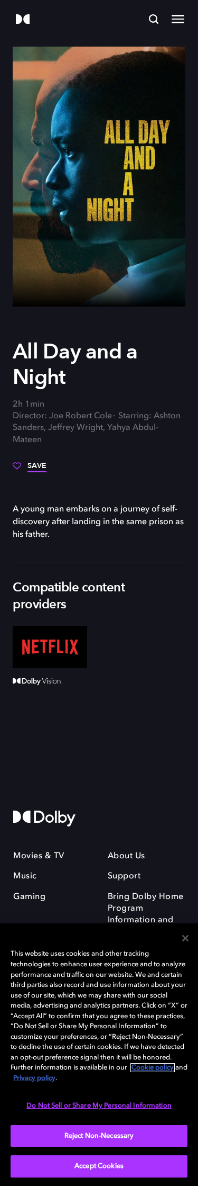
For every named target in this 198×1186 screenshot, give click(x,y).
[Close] (185, 938)
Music (25, 876)
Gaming (29, 897)
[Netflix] (50, 647)
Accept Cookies (99, 1166)
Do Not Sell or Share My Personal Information (99, 1105)
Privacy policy (34, 1078)
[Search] (153, 19)
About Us (126, 856)
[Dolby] (23, 20)
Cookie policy (152, 1067)
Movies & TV (38, 856)
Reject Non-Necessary (99, 1136)
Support (124, 876)
